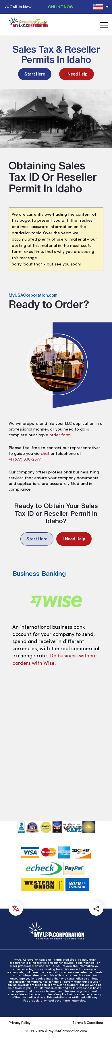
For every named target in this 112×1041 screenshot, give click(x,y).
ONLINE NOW (61, 7)
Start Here (34, 74)
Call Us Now (20, 7)
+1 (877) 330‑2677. (25, 459)
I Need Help (76, 74)
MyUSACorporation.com (33, 295)
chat (45, 454)
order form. (60, 435)
